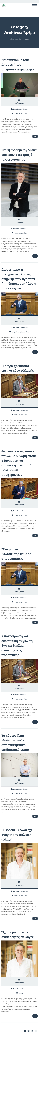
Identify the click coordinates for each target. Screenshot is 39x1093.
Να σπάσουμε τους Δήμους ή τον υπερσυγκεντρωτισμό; (17, 64)
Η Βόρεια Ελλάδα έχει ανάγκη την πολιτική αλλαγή (17, 834)
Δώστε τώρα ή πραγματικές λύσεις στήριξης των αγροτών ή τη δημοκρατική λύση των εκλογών (18, 279)
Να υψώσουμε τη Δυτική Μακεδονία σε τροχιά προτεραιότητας (19, 154)
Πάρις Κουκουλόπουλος (20, 109)
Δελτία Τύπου (23, 113)
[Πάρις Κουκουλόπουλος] (4, 5)
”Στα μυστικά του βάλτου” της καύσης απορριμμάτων (16, 553)
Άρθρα (16, 113)
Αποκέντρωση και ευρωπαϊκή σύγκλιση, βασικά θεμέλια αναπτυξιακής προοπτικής (17, 645)
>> (35, 136)
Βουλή (18, 332)
